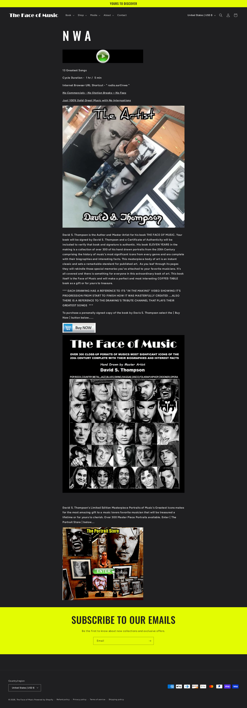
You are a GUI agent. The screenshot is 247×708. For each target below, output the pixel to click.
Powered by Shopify (43, 699)
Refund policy (63, 699)
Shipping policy (116, 699)
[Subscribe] (150, 641)
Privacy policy (80, 699)
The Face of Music (25, 699)
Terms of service (97, 699)
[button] (70, 15)
